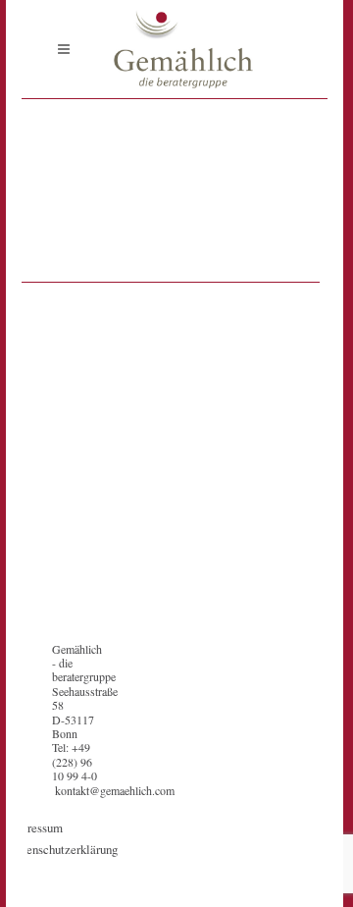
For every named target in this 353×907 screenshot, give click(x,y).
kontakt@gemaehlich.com (115, 790)
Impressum (35, 827)
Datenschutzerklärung (63, 849)
